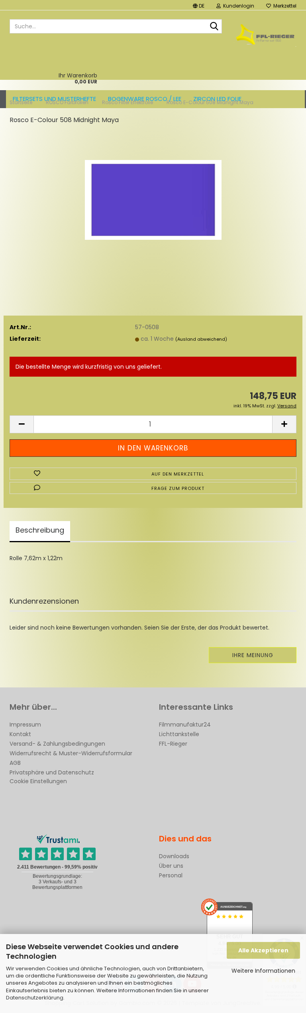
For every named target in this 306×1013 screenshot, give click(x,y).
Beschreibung (40, 530)
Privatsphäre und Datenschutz (52, 772)
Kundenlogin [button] (237, 5)
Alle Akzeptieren (263, 950)
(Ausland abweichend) (201, 339)
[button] (198, 5)
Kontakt (20, 734)
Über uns (171, 866)
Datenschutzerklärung (34, 997)
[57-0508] (153, 191)
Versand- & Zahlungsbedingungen (57, 744)
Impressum (25, 725)
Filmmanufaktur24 (185, 725)
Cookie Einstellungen (38, 781)
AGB (15, 763)
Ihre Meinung (252, 655)
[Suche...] (214, 27)
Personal (170, 875)
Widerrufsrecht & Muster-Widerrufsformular (71, 753)
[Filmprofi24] (265, 34)
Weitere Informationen (263, 971)
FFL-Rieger (173, 744)
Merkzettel (283, 5)
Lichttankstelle (179, 734)
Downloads (174, 856)
